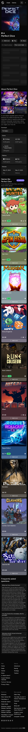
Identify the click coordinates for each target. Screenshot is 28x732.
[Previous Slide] (3, 98)
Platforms (4, 155)
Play (15, 40)
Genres (4, 135)
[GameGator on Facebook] (4, 720)
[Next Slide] (24, 98)
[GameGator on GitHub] (12, 720)
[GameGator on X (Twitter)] (8, 720)
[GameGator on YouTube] (6, 720)
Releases (4, 166)
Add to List (6, 40)
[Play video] (14, 98)
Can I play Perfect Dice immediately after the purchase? (13, 614)
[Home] (2, 2)
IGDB (20, 728)
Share (24, 40)
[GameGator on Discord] (10, 720)
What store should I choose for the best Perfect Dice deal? (11, 634)
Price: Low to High (19, 45)
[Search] (21, 2)
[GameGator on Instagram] (2, 720)
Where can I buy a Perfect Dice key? (11, 585)
